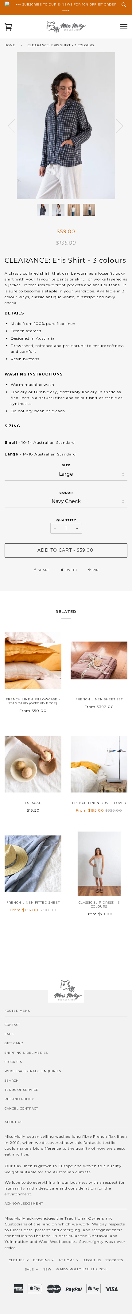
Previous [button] (15, 126)
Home (10, 45)
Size (66, 465)
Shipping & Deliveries (26, 1052)
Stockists (13, 1062)
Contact (12, 1024)
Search (12, 1080)
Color (66, 492)
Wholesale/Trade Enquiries (33, 1071)
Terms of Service (21, 1089)
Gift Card (14, 1043)
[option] (66, 125)
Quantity (66, 520)
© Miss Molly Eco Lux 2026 (81, 1269)
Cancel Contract (21, 1108)
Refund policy (19, 1099)
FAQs (9, 1034)
